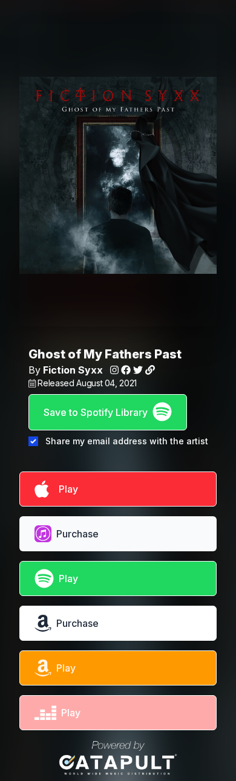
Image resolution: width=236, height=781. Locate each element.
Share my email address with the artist (126, 441)
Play (66, 489)
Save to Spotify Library (96, 412)
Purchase (77, 534)
